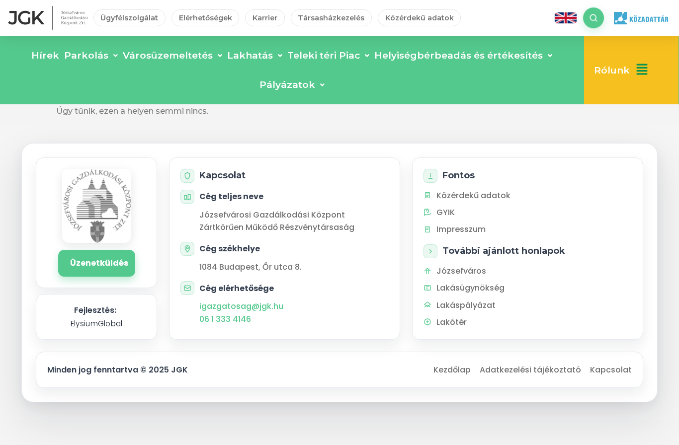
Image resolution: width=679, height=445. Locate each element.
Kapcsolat (611, 369)
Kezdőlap (452, 369)
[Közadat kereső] (640, 18)
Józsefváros (461, 271)
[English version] (565, 18)
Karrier (265, 17)
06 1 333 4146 (225, 319)
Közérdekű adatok (419, 17)
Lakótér (451, 322)
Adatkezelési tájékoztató (530, 369)
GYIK (445, 212)
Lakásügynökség (470, 288)
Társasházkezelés (331, 17)
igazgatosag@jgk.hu (241, 306)
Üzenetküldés (99, 263)
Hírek (45, 55)
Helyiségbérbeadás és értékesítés (458, 55)
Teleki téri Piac (323, 55)
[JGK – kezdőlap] (47, 18)
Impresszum (461, 229)
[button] (642, 70)
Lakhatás (250, 55)
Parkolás (86, 55)
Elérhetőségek (205, 17)
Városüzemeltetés (168, 55)
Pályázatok (287, 84)
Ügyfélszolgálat (129, 17)
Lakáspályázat (466, 305)
